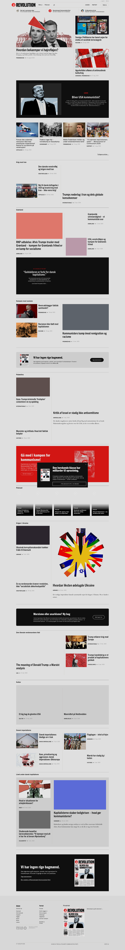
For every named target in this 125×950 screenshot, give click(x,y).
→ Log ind (102, 1)
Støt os (107, 1)
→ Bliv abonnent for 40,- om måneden (69, 484)
